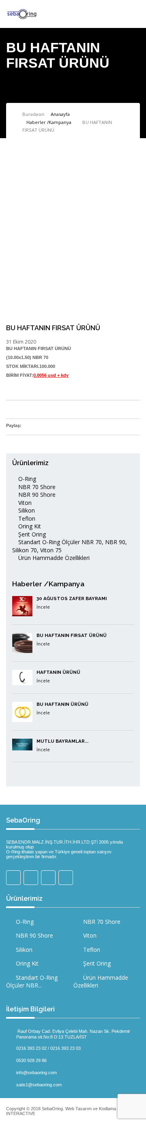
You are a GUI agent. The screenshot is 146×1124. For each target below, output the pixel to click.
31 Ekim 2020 (21, 341)
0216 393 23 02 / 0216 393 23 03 (48, 1047)
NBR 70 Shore (36, 487)
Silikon (26, 510)
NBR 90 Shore (36, 494)
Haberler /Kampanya (48, 122)
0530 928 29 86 (31, 1060)
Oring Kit (29, 526)
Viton (24, 502)
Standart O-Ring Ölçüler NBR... (32, 981)
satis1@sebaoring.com (39, 1084)
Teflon (26, 518)
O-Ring (26, 479)
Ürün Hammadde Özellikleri (53, 558)
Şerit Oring (31, 534)
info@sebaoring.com (36, 1072)
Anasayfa (60, 114)
